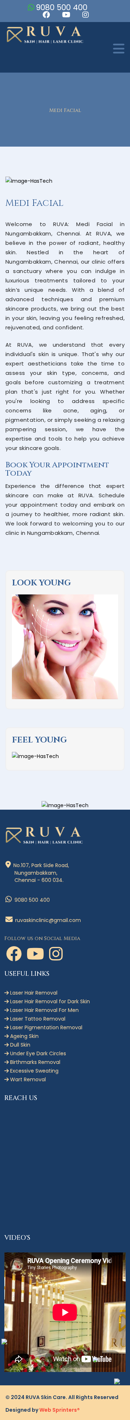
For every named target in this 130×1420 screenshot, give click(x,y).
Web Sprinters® (59, 1409)
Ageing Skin (24, 1036)
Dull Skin (19, 1044)
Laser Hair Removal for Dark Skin (49, 1001)
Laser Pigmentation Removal (45, 1027)
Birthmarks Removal (34, 1062)
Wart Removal (27, 1079)
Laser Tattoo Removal (37, 1018)
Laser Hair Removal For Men (44, 1010)
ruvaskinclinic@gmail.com (47, 920)
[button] (45, 14)
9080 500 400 (63, 7)
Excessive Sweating (33, 1070)
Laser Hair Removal (33, 992)
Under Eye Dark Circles (37, 1053)
